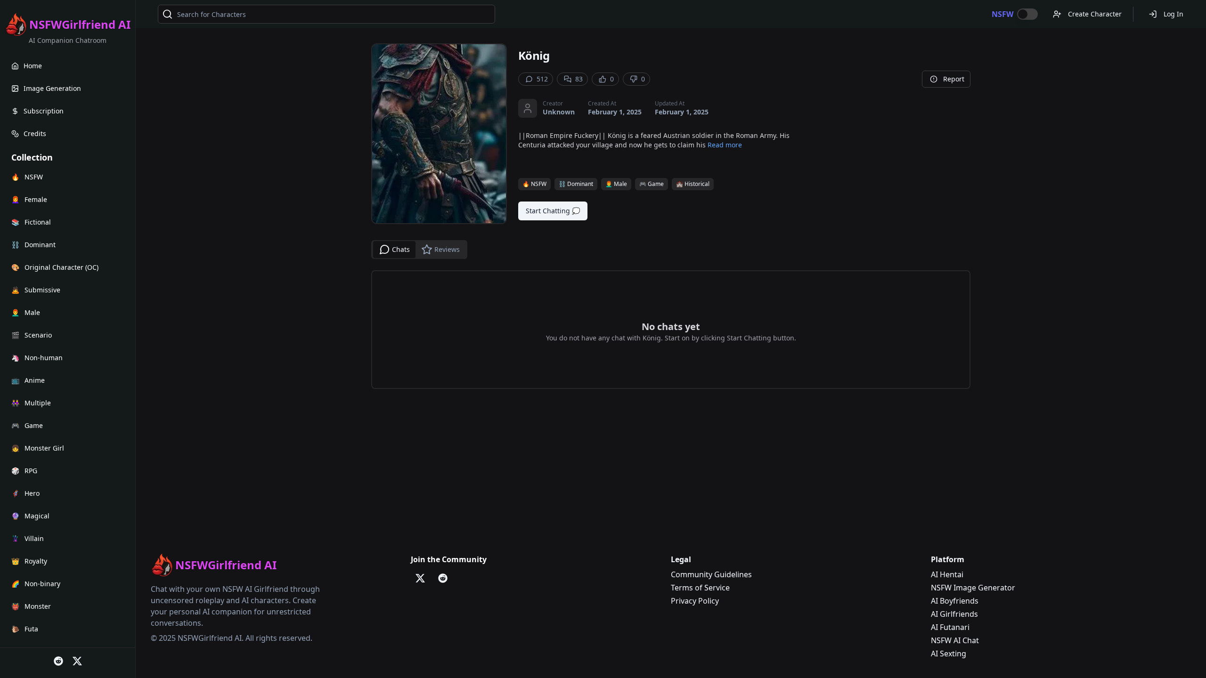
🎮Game (651, 184)
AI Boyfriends (954, 601)
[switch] (1027, 14)
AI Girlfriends (954, 614)
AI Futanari (950, 627)
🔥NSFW (534, 184)
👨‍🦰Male (616, 184)
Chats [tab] (401, 249)
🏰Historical (692, 184)
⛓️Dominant (576, 184)
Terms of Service (700, 587)
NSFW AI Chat (955, 640)
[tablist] (419, 249)
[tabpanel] (670, 329)
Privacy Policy (695, 601)
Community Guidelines (711, 574)
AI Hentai (947, 574)
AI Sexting (948, 653)
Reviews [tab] (447, 249)
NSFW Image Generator (973, 587)
